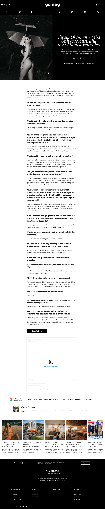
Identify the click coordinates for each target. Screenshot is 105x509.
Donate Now (37, 331)
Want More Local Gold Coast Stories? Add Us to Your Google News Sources (59, 399)
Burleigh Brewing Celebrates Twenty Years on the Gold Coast (54, 444)
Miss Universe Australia (62, 93)
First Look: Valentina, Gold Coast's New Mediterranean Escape (74, 444)
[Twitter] (26, 506)
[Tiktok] (7, 5)
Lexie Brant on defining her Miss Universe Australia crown (10, 444)
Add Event (101, 4)
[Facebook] (2, 5)
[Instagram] (4, 5)
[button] (74, 58)
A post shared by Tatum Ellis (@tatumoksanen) (51, 389)
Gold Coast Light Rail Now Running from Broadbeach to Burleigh (32, 444)
